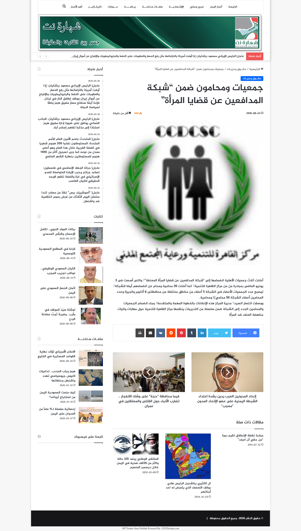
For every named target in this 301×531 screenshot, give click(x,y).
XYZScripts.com (170, 529)
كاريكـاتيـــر (95, 7)
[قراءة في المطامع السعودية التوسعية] (91, 255)
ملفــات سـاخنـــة (152, 7)
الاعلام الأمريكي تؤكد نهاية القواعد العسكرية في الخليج (56, 354)
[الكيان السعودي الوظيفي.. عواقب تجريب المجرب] (91, 274)
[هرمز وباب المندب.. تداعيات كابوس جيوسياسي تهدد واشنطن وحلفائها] (91, 377)
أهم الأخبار (76, 7)
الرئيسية (255, 69)
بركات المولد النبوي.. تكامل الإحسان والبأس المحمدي (57, 231)
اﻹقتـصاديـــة (176, 7)
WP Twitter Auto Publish (134, 529)
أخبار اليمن (216, 7)
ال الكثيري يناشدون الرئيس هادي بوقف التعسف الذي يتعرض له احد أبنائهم (188, 487)
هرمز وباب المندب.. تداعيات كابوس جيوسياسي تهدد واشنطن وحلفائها (57, 376)
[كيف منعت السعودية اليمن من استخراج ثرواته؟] (91, 396)
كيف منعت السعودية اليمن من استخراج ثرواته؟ (57, 395)
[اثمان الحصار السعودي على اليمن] (91, 295)
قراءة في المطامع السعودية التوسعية (57, 251)
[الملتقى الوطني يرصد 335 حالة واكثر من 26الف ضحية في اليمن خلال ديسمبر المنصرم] (136, 444)
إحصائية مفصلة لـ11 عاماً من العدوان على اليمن (57, 411)
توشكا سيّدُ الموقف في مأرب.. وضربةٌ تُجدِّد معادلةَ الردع (58, 314)
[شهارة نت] (150, 33)
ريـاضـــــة (130, 7)
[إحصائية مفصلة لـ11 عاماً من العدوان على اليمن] (91, 415)
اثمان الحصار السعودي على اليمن (57, 290)
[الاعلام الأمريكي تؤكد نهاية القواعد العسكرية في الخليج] (91, 358)
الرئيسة (232, 7)
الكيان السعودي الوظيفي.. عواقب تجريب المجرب (58, 271)
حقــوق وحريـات (236, 69)
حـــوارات (113, 7)
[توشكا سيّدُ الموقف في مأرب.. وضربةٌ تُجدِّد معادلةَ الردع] (91, 316)
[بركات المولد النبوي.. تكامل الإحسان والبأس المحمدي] (91, 235)
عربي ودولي (197, 7)
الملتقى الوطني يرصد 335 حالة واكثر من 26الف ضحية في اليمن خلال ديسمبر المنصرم (138, 463)
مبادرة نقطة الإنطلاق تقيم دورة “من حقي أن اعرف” (242, 437)
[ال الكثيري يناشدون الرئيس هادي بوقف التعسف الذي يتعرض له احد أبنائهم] (188, 456)
